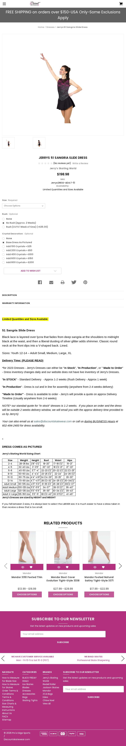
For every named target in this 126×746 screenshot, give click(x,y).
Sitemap (6, 719)
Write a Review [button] (80, 163)
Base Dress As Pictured (19, 242)
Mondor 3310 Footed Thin (27, 577)
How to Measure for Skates (10, 686)
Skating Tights (29, 700)
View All (47, 703)
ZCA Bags (48, 693)
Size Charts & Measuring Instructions (9, 707)
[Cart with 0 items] (121, 4)
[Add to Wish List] (31, 567)
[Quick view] (22, 567)
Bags (25, 697)
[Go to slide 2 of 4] (120, 566)
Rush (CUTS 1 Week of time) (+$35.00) (27, 226)
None (9, 218)
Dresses (26, 690)
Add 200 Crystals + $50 (19, 250)
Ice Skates (27, 684)
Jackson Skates (51, 687)
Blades (25, 687)
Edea (45, 697)
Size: (9, 200)
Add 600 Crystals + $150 (19, 258)
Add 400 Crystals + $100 (19, 254)
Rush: (10, 214)
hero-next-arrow (123, 658)
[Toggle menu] (4, 4)
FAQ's (5, 716)
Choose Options (27, 594)
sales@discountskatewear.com (53, 421)
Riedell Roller (49, 684)
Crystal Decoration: (17, 233)
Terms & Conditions (8, 699)
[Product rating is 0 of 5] (45, 163)
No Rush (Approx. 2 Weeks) (21, 222)
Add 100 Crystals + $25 (19, 246)
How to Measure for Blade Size (10, 679)
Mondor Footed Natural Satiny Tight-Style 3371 (99, 579)
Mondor (47, 690)
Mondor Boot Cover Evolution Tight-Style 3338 (63, 579)
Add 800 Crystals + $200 (20, 262)
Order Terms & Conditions (10, 692)
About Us (7, 713)
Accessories (28, 693)
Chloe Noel (48, 700)
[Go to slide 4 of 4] (6, 566)
